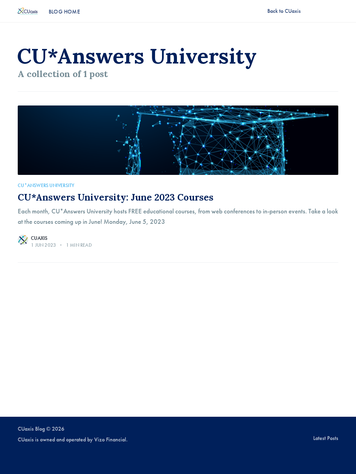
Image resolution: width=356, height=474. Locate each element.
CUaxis (39, 238)
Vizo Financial (110, 439)
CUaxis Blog (31, 428)
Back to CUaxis (284, 11)
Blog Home (64, 11)
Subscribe (323, 10)
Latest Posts (325, 438)
